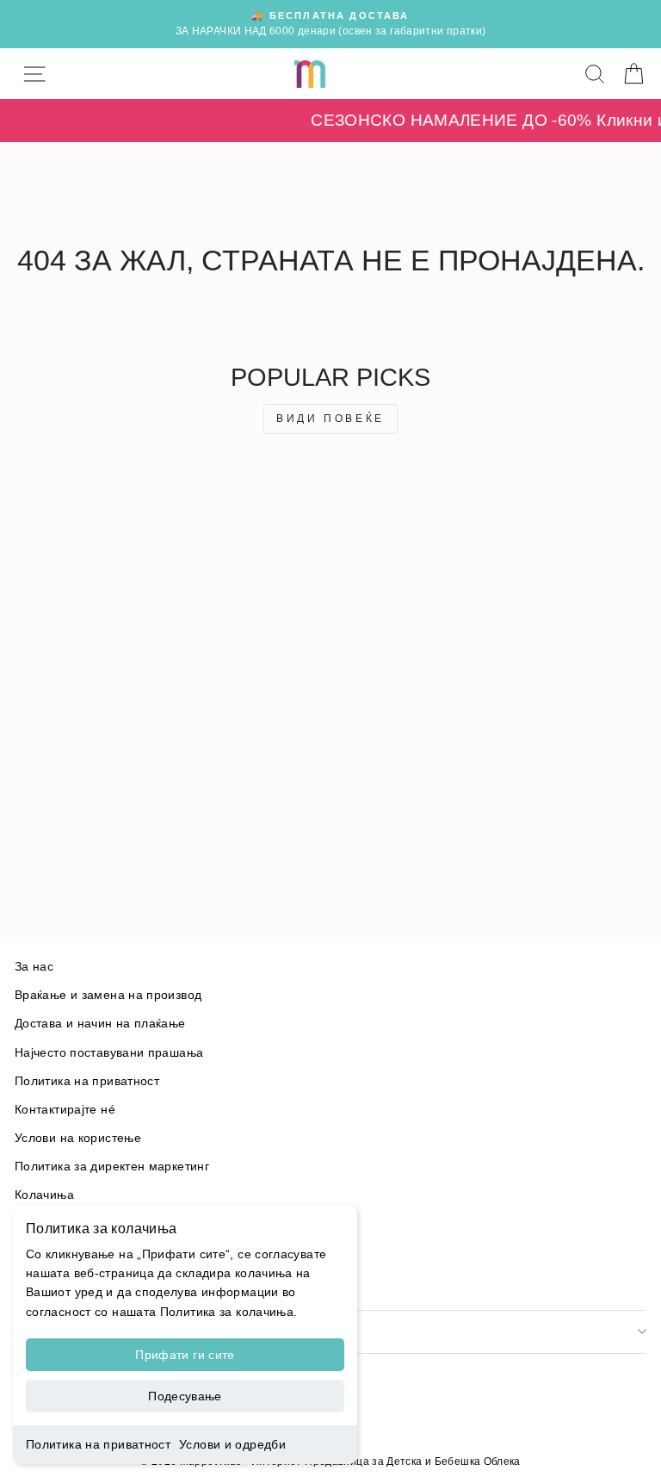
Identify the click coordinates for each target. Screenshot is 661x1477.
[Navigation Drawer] (34, 73)
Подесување (185, 1396)
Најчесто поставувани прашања (109, 1052)
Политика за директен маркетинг (112, 1166)
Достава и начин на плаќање (100, 1023)
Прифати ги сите (184, 1355)
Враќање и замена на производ (108, 995)
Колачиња (44, 1194)
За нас (34, 966)
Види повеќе (330, 419)
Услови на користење (78, 1138)
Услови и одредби (232, 1444)
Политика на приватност (98, 1444)
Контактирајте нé (65, 1109)
